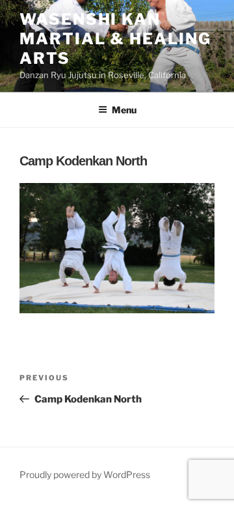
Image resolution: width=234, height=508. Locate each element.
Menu (124, 109)
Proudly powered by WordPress (85, 474)
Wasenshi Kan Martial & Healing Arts (115, 39)
